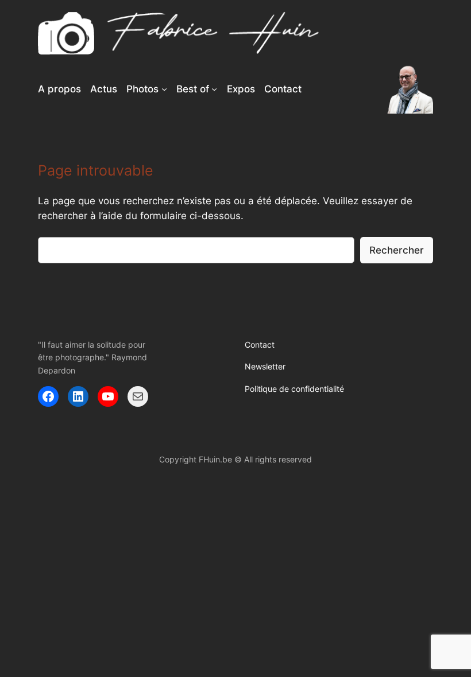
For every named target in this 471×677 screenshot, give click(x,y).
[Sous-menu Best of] (214, 89)
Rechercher (396, 250)
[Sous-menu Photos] (164, 89)
